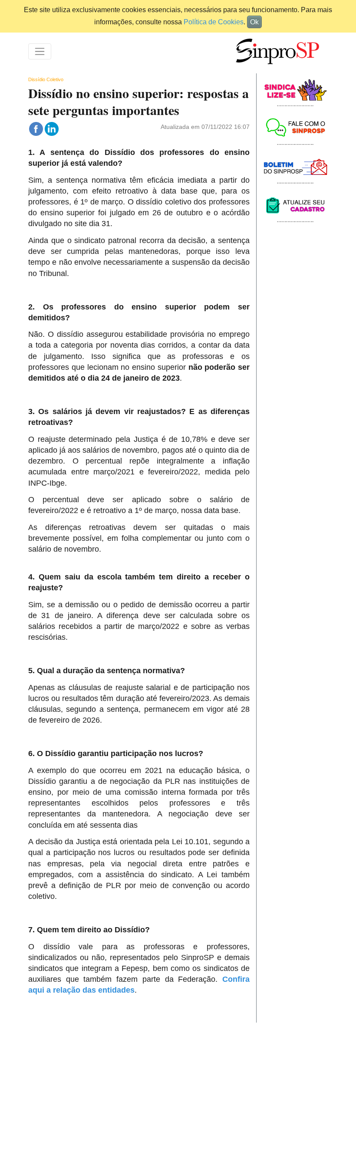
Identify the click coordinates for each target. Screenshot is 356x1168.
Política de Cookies (214, 22)
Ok (254, 22)
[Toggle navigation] (39, 51)
